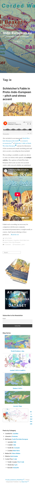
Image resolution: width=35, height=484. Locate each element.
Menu (18, 42)
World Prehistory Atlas (17, 351)
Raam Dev (24, 481)
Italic (14, 442)
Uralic (15, 459)
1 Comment (8, 244)
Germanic (17, 448)
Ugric (16, 465)
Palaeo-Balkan (16, 453)
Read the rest (15, 234)
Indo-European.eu (17, 33)
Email (4, 318)
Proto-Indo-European (14, 242)
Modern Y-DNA (17, 388)
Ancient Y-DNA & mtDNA (17, 370)
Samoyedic (16, 468)
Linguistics (16, 240)
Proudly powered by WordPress (14, 479)
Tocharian (15, 436)
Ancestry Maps (17, 406)
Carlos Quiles (8, 238)
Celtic (14, 445)
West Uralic (20, 462)
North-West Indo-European (20, 439)
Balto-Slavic (16, 450)
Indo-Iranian (14, 456)
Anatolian (15, 433)
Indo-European (8, 240)
